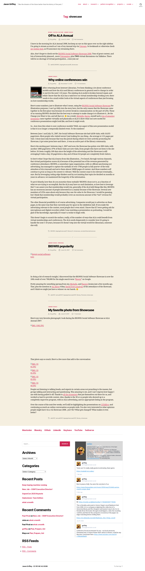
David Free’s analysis (74, 287)
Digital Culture (58, 32)
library (79, 295)
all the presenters (70, 394)
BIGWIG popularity (61, 246)
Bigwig (78, 279)
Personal (61, 243)
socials (129, 4)
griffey (54, 39)
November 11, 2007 (66, 83)
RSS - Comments (29, 551)
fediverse (89, 430)
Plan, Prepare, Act (38, 529)
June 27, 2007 (65, 314)
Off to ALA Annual (60, 35)
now (79, 4)
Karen (87, 116)
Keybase (67, 430)
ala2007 (53, 295)
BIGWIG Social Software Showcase (96, 106)
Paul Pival (26, 516)
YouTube (78, 430)
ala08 (52, 64)
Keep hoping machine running (34, 485)
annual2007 (59, 295)
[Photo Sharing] (72, 263)
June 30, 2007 (65, 250)
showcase (75, 64)
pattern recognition (107, 4)
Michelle (80, 116)
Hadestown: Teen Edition (32, 498)
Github (47, 430)
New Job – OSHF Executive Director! (37, 489)
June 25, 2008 (65, 39)
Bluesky (38, 430)
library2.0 (70, 231)
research (94, 4)
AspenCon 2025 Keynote (32, 494)
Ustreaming (65, 56)
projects (120, 4)
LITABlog (105, 405)
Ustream (83, 46)
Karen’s (85, 284)
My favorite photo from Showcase (71, 310)
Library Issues (68, 32)
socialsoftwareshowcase (88, 231)
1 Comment (77, 314)
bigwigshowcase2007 (69, 295)
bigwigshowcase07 (61, 231)
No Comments (78, 39)
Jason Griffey (9, 4)
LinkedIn (57, 430)
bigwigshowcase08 (65, 64)
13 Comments (81, 83)
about (85, 4)
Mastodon (27, 430)
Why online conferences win (67, 80)
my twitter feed (37, 49)
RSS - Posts (27, 547)
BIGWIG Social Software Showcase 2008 (74, 54)
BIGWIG (50, 32)
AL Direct (56, 287)
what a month (27, 502)
